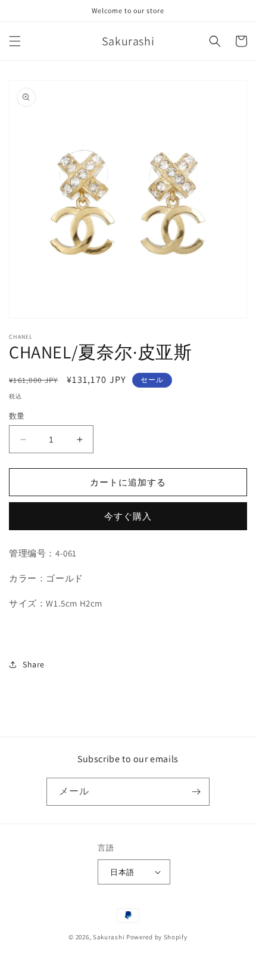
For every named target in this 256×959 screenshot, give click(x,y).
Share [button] (34, 664)
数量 (17, 416)
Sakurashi (108, 937)
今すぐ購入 (128, 516)
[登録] (196, 792)
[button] (15, 41)
